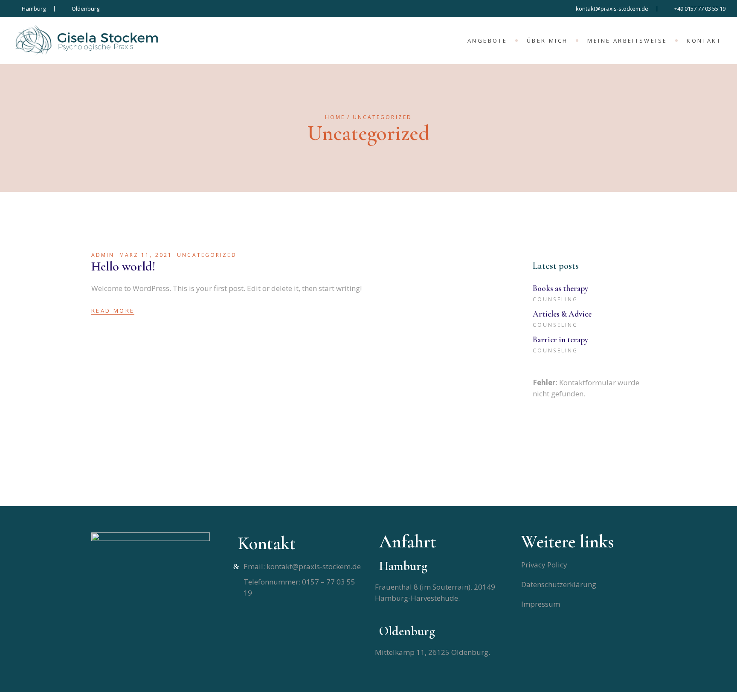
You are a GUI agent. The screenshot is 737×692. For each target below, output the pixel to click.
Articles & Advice (562, 314)
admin (103, 255)
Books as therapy (560, 288)
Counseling (555, 299)
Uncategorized (207, 255)
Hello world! (123, 266)
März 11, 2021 (146, 255)
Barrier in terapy (560, 339)
